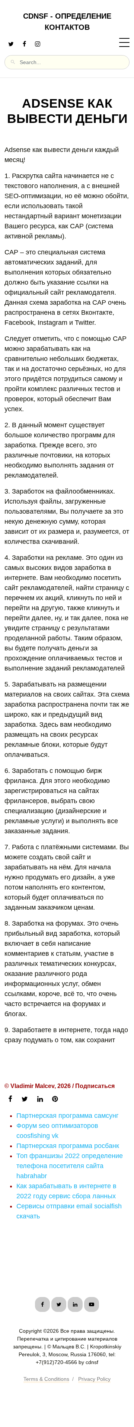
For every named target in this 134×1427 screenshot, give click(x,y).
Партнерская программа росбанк (67, 1145)
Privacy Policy (94, 1379)
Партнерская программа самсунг (67, 1115)
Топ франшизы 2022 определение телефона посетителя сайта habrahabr (69, 1166)
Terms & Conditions (46, 1379)
